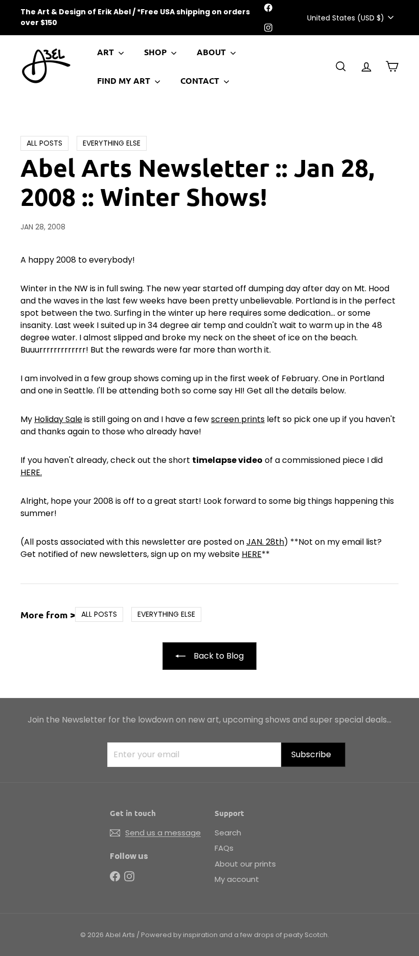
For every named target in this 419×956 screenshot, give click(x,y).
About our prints (245, 863)
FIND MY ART (124, 80)
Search (228, 832)
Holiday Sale (58, 419)
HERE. (31, 472)
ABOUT (212, 51)
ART (106, 51)
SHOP (156, 51)
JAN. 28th (265, 542)
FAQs (224, 848)
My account (237, 879)
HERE (252, 554)
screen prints (238, 419)
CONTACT (200, 80)
